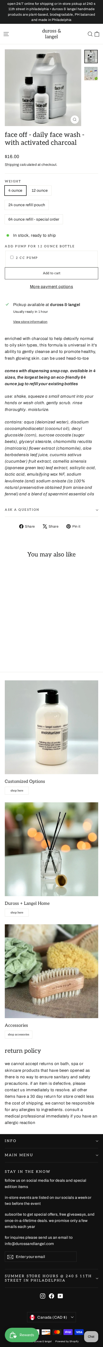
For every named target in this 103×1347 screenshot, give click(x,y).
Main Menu (19, 1155)
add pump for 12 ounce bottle (40, 246)
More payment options (51, 286)
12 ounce (40, 190)
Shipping (12, 164)
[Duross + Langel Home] (51, 849)
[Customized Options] (51, 727)
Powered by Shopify (67, 1341)
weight (13, 181)
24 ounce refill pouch (26, 205)
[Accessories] (51, 971)
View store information (30, 322)
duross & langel (51, 34)
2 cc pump (27, 258)
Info (11, 1141)
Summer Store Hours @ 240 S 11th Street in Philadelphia (48, 1278)
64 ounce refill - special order (33, 219)
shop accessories (18, 1034)
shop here (17, 790)
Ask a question (22, 510)
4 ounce (15, 190)
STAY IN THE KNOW (28, 1172)
